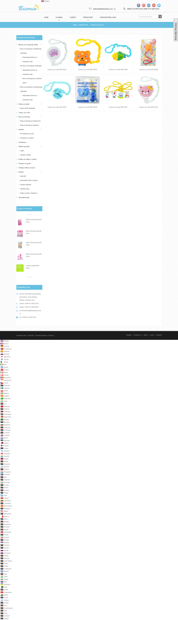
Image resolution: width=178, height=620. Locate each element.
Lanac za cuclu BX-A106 (148, 69)
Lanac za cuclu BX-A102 (87, 69)
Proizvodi (83, 25)
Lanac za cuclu (97, 25)
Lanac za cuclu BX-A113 (148, 107)
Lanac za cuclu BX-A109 (87, 107)
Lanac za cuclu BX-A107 (57, 107)
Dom (75, 25)
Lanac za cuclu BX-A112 (118, 107)
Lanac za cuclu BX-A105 (118, 69)
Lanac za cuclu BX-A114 (57, 69)
